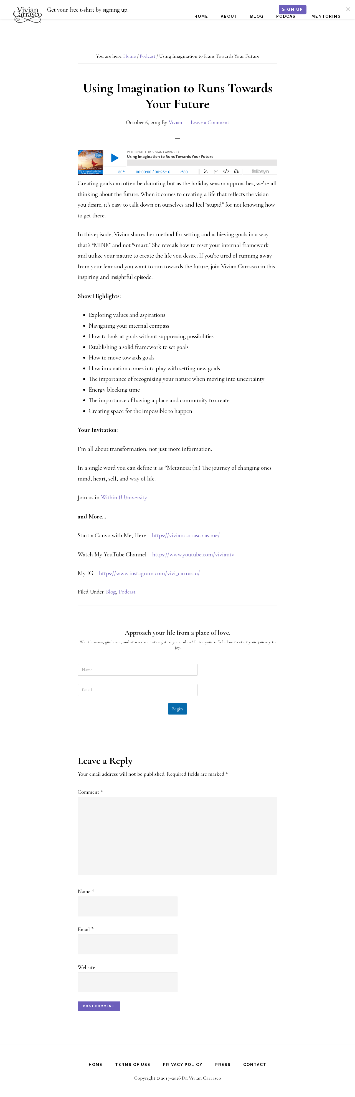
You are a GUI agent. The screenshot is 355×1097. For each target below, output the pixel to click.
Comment (90, 792)
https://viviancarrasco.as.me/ (186, 535)
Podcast (127, 592)
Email (85, 929)
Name (86, 891)
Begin (177, 709)
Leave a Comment (210, 122)
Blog (111, 592)
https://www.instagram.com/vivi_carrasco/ (149, 573)
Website (86, 967)
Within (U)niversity (124, 497)
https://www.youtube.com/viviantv (193, 554)
